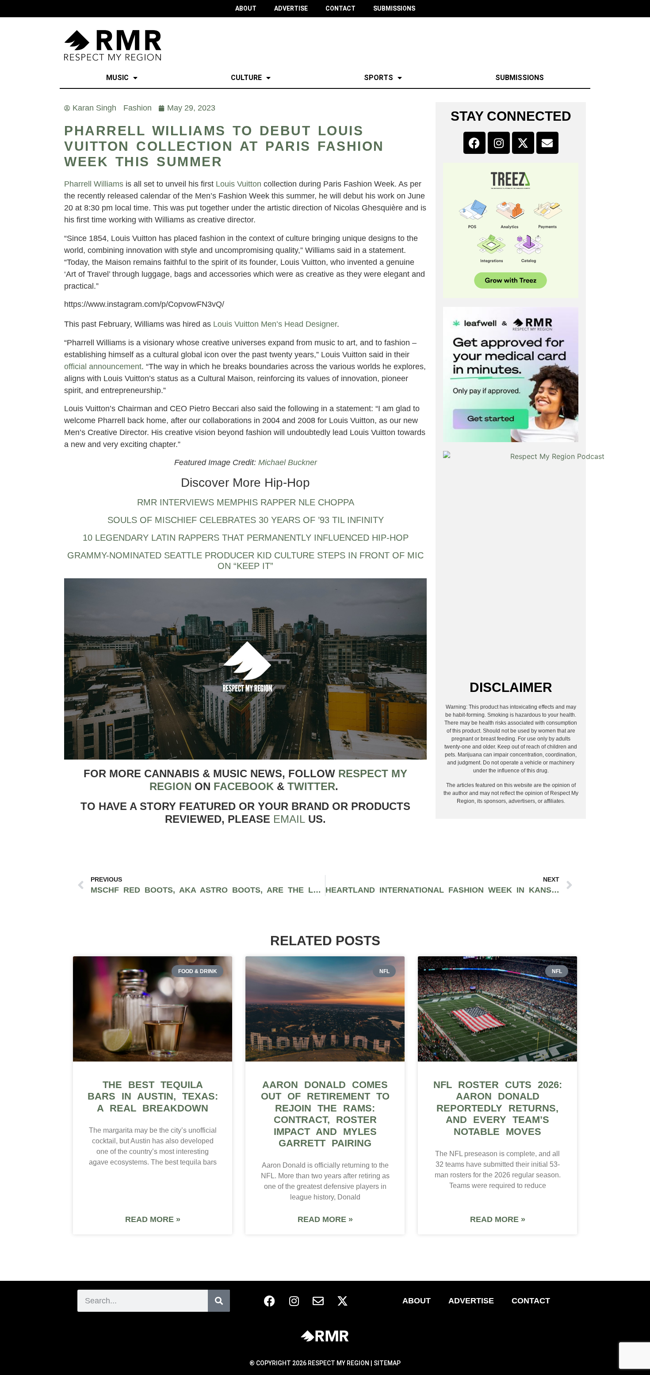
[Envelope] (547, 143)
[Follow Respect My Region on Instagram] (294, 1301)
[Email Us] (318, 1301)
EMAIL (289, 819)
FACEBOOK (244, 786)
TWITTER (311, 786)
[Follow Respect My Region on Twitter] (343, 1301)
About (416, 1300)
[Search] (219, 1301)
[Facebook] (474, 143)
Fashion (137, 107)
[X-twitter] (523, 143)
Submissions (519, 77)
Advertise (471, 1300)
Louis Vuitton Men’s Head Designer (275, 324)
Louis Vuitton (238, 184)
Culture (246, 77)
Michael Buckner (287, 462)
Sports (378, 77)
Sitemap (387, 1363)
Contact (531, 1300)
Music (117, 77)
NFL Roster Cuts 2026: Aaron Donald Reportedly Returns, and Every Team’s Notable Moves (497, 1108)
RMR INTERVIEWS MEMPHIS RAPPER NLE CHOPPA (245, 502)
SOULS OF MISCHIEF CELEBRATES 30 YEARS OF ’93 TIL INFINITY (245, 520)
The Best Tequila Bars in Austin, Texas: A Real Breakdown (153, 1096)
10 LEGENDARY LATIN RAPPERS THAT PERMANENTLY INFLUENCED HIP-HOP (246, 537)
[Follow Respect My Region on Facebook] (270, 1301)
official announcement (102, 366)
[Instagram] (499, 143)
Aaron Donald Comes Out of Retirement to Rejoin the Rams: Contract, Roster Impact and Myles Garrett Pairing (325, 1114)
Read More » (152, 1219)
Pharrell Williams (93, 184)
